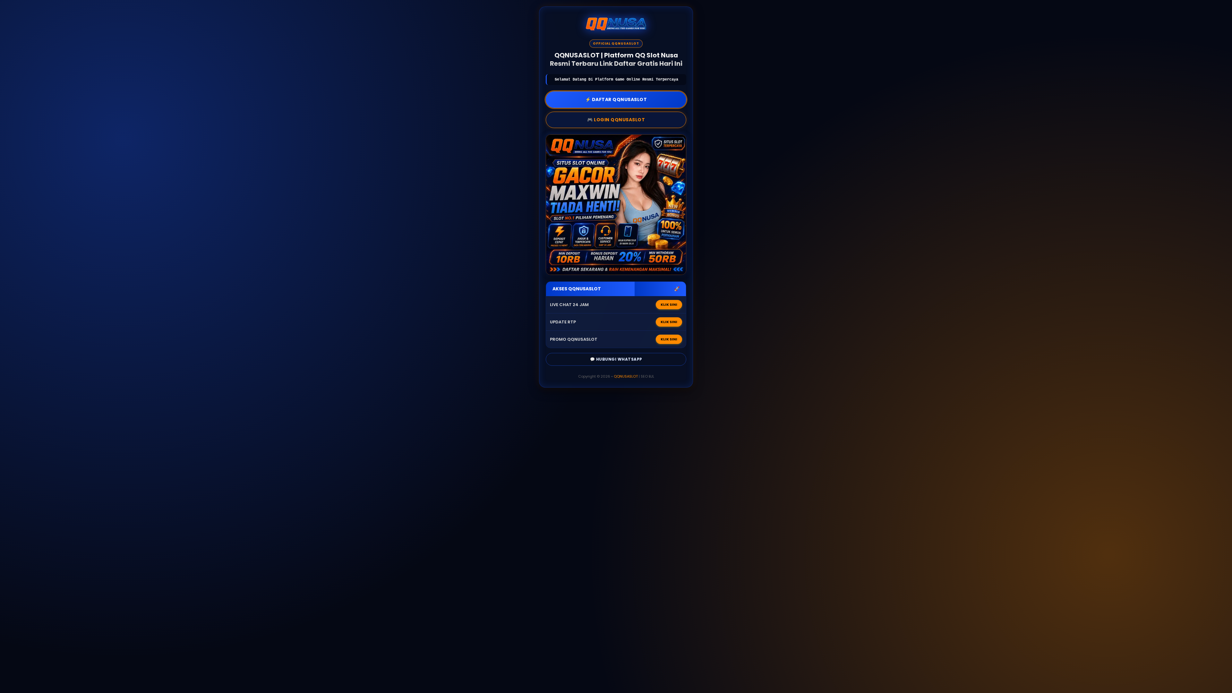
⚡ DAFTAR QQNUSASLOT (616, 99)
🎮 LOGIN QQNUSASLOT (616, 119)
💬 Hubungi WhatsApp (616, 359)
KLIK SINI (669, 304)
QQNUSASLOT (626, 376)
